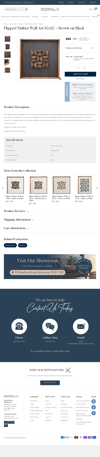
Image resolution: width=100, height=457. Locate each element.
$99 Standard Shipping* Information (83, 415)
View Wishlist (80, 79)
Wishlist (71, 2)
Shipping (61, 2)
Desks (32, 420)
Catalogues (65, 420)
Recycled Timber (82, 411)
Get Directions (28, 2)
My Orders (49, 414)
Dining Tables (34, 407)
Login (47, 401)
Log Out (48, 417)
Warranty (79, 419)
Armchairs (33, 401)
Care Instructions (67, 407)
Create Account (51, 407)
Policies (79, 396)
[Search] (26, 9)
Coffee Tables (35, 414)
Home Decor (10, 245)
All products (13, 24)
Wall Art (23, 245)
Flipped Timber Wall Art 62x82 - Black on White (84, 198)
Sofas (32, 404)
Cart (46, 411)
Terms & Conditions (83, 401)
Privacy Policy (81, 404)
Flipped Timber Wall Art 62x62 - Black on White (15, 198)
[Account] (91, 9)
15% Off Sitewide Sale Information (83, 423)
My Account (50, 396)
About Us (93, 2)
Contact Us (82, 2)
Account (48, 404)
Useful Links (65, 396)
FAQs (63, 401)
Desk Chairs (34, 417)
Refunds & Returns (82, 407)
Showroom (64, 414)
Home (6, 24)
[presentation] (2, 188)
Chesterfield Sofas (36, 411)
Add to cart (80, 74)
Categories (34, 396)
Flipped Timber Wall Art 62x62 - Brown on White (61, 198)
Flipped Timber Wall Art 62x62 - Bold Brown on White (38, 199)
